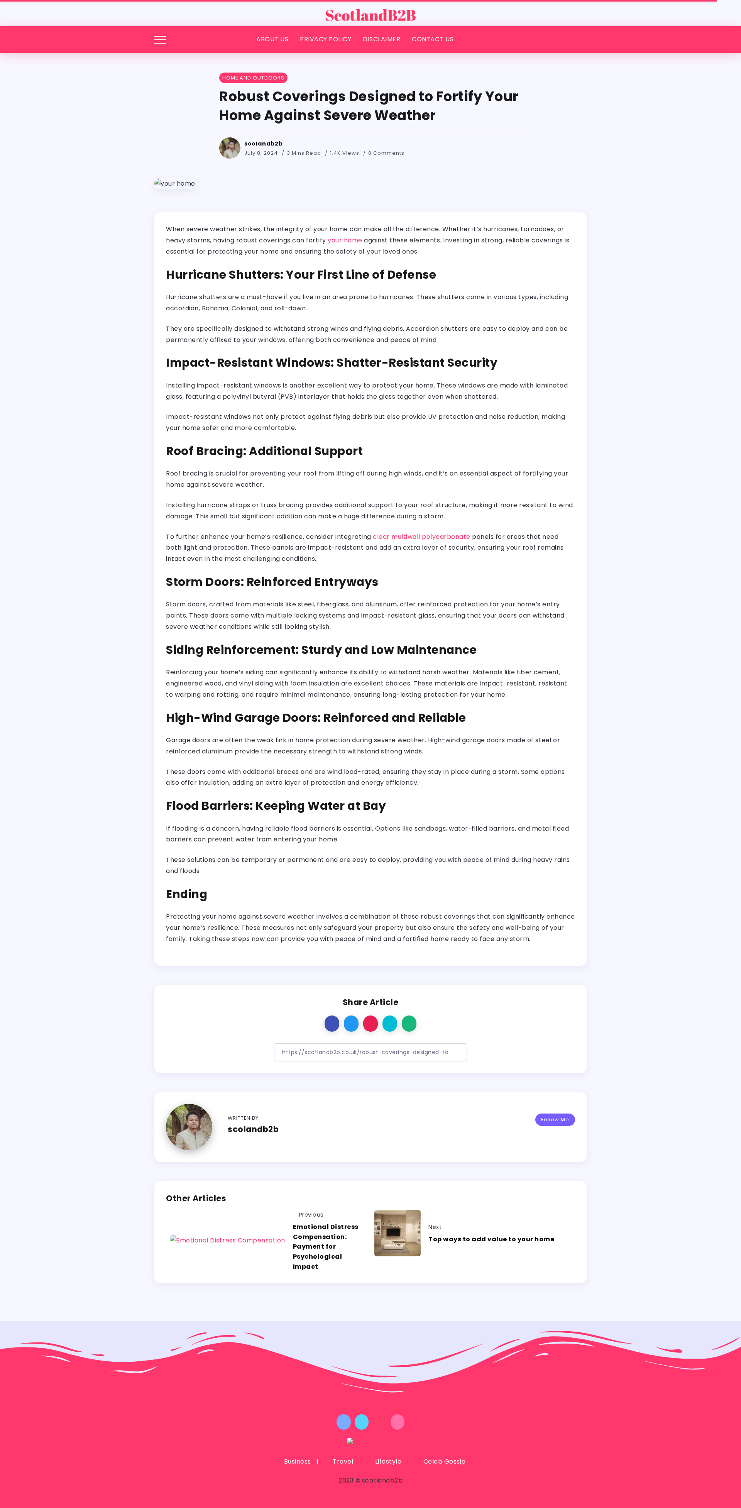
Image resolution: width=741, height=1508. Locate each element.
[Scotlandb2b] (370, 12)
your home (345, 240)
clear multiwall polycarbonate (421, 536)
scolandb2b (263, 143)
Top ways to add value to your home (491, 1239)
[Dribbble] (398, 1422)
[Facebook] (344, 1422)
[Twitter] (362, 1422)
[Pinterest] (379, 1422)
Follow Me (555, 1119)
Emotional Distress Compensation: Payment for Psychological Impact (326, 1246)
